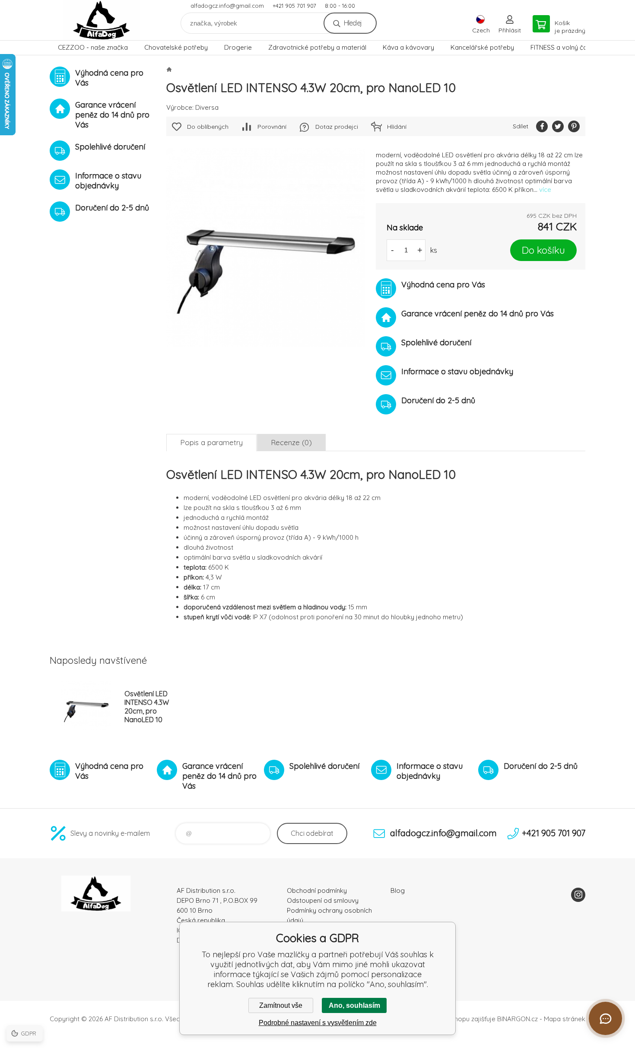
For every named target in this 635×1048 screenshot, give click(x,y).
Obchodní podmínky (317, 890)
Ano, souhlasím (354, 1005)
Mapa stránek (564, 1019)
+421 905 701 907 (294, 5)
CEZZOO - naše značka (93, 47)
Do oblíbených (208, 127)
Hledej (353, 23)
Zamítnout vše (280, 1005)
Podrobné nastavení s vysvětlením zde (318, 1022)
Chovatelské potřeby (176, 47)
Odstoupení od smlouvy (323, 900)
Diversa (207, 107)
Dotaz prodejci (336, 127)
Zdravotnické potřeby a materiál (317, 47)
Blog (398, 890)
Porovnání (271, 127)
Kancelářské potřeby (482, 47)
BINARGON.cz (517, 1019)
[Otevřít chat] (605, 1018)
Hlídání (396, 127)
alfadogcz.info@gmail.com (227, 5)
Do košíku (543, 250)
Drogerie (238, 47)
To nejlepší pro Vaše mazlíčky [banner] (101, 20)
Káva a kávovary (408, 47)
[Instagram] (578, 895)
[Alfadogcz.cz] (168, 69)
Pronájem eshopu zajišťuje (455, 1019)
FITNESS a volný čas (560, 47)
